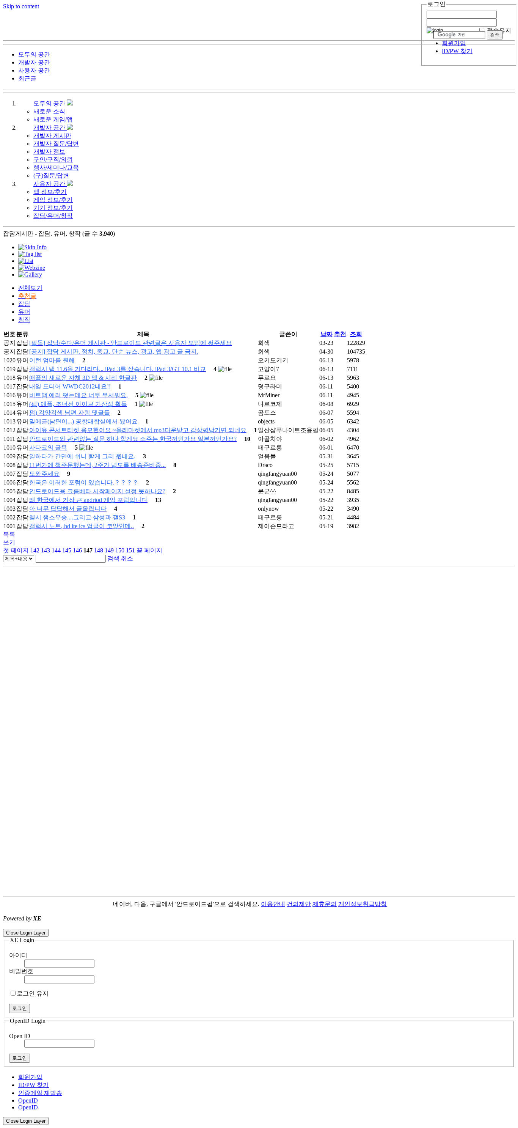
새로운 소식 (49, 111)
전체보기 (30, 288)
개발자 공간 (50, 127)
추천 (340, 334)
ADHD (396, 904)
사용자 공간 (50, 184)
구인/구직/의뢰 (53, 159)
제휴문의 (324, 904)
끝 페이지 (149, 550)
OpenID (28, 1100)
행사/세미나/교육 (56, 167)
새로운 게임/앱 (53, 119)
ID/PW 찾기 (457, 51)
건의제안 (299, 904)
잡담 (24, 303)
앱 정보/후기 (50, 192)
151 (130, 550)
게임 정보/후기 (53, 200)
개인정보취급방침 (362, 904)
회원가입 (454, 43)
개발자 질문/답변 (56, 143)
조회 (356, 334)
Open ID (19, 1036)
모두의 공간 (50, 103)
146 (77, 550)
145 (66, 550)
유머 (24, 311)
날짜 (326, 334)
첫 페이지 (16, 550)
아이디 (18, 955)
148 (98, 550)
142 (34, 550)
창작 (24, 319)
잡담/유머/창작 (53, 215)
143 (45, 550)
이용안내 (273, 904)
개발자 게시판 (52, 135)
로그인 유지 (33, 993)
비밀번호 (21, 971)
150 (119, 550)
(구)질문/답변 (51, 175)
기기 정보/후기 (53, 208)
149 (109, 550)
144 (56, 550)
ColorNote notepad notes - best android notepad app (65, 925)
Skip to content (21, 6)
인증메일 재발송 (40, 1093)
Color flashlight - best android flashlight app (181, 925)
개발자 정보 (49, 151)
